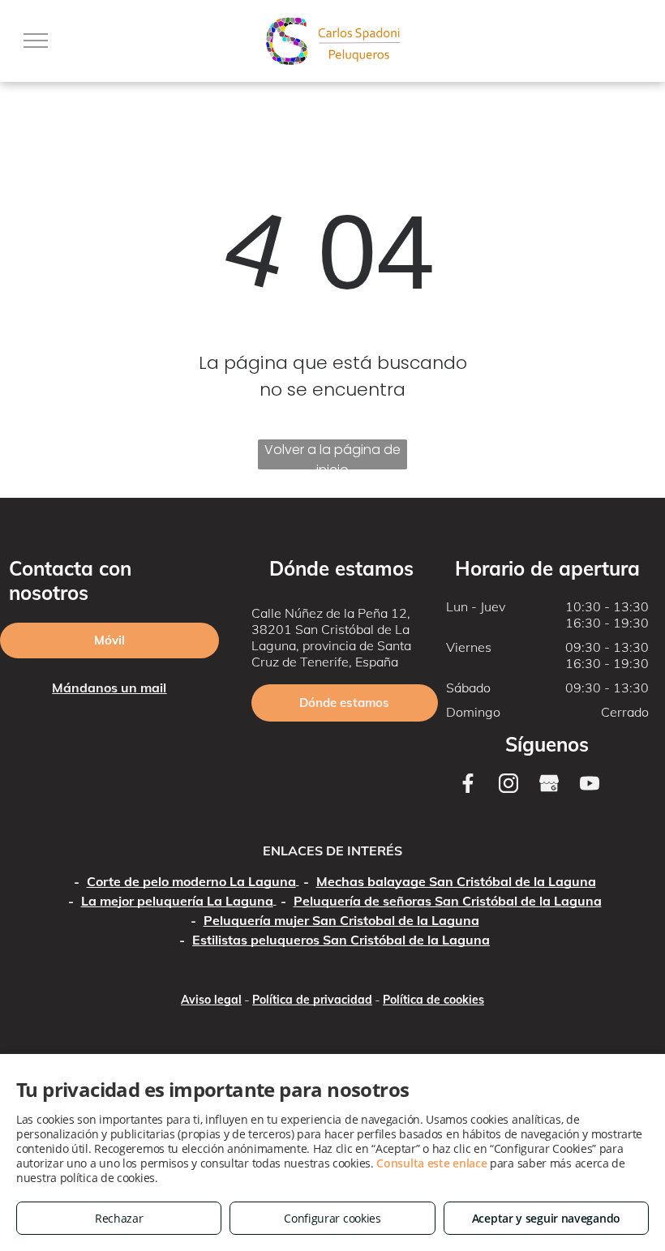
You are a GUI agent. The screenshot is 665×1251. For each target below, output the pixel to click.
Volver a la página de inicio (332, 454)
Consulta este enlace (431, 1163)
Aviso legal (211, 999)
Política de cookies (433, 999)
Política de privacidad (312, 999)
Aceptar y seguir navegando (546, 1218)
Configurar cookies (332, 1218)
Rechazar (119, 1218)
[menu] (36, 40)
